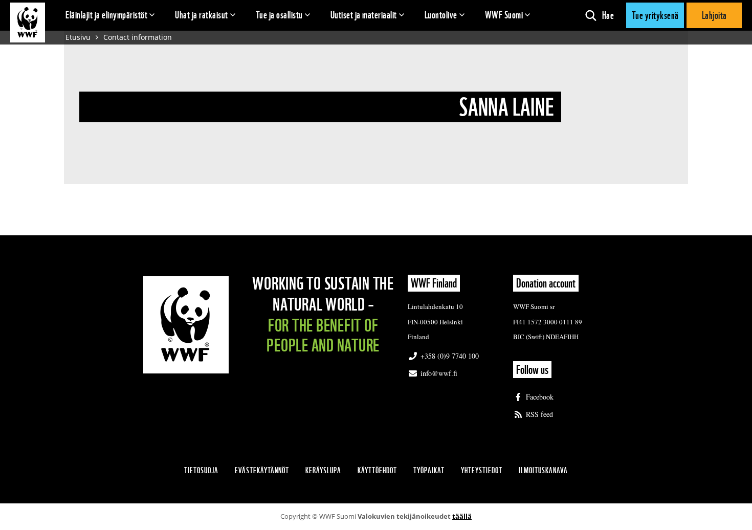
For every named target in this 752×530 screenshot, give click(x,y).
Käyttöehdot (377, 470)
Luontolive (441, 15)
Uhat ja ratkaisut (201, 15)
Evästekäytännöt (262, 470)
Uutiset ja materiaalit (363, 15)
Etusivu (78, 37)
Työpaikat (429, 470)
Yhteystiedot (481, 470)
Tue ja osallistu (279, 15)
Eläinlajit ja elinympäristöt (106, 15)
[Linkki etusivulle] (27, 22)
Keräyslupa (323, 470)
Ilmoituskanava (543, 470)
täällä (462, 516)
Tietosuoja (201, 470)
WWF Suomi (504, 15)
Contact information (137, 37)
